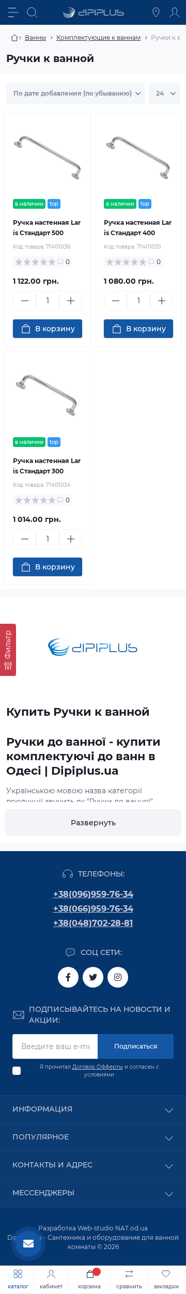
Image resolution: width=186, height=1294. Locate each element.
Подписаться (135, 1046)
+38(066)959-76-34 (93, 909)
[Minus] (24, 301)
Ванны (35, 37)
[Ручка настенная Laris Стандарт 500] (47, 156)
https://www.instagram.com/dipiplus (117, 977)
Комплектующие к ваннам (98, 37)
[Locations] (156, 12)
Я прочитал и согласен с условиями (99, 1071)
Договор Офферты (97, 1067)
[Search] (32, 12)
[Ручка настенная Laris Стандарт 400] (138, 156)
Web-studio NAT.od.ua (113, 1228)
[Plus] (70, 301)
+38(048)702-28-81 (93, 923)
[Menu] (13, 12)
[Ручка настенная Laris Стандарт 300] (47, 394)
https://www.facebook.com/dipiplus (68, 977)
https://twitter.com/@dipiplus (93, 977)
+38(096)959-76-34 (93, 894)
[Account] (174, 12)
